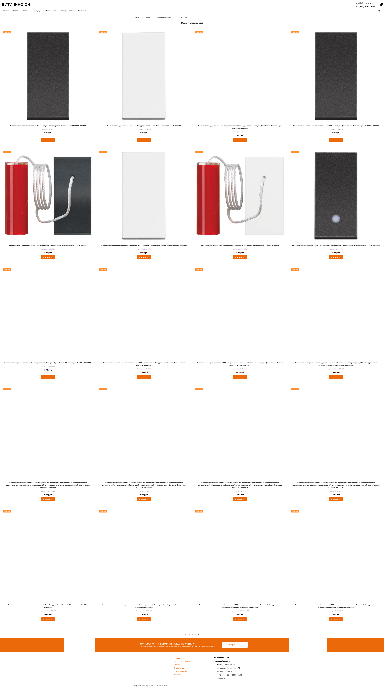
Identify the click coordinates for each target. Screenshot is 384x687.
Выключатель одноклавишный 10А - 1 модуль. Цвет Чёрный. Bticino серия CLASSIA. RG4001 (48, 126)
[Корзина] (380, 4)
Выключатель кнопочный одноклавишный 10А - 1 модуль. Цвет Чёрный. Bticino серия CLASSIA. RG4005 (336, 126)
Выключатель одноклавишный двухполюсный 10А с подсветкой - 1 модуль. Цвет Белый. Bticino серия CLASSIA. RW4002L (240, 127)
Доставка (26, 11)
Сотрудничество (67, 11)
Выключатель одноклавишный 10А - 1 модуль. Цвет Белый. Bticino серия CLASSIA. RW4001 (144, 126)
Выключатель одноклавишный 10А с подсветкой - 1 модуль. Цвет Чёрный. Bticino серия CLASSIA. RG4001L (336, 245)
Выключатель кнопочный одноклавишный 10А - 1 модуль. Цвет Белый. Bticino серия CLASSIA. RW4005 (144, 245)
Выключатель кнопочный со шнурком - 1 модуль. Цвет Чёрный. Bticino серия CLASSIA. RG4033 (48, 245)
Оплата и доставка (182, 661)
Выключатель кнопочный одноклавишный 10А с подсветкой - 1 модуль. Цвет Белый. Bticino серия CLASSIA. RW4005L (144, 364)
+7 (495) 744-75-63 (365, 6)
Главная (136, 17)
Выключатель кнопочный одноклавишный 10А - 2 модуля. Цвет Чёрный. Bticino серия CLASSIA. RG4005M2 (48, 606)
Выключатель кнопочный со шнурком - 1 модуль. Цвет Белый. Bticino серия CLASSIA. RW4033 (240, 245)
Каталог (5, 11)
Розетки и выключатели (164, 17)
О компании (50, 11)
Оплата (15, 11)
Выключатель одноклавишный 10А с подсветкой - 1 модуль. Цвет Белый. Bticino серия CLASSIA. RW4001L (48, 363)
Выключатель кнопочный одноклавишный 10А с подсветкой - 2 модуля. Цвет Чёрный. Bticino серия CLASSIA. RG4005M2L (144, 606)
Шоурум (37, 11)
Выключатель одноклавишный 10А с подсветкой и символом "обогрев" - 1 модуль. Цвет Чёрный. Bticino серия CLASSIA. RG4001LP (240, 364)
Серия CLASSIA (183, 17)
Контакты (82, 11)
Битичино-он (16, 5)
